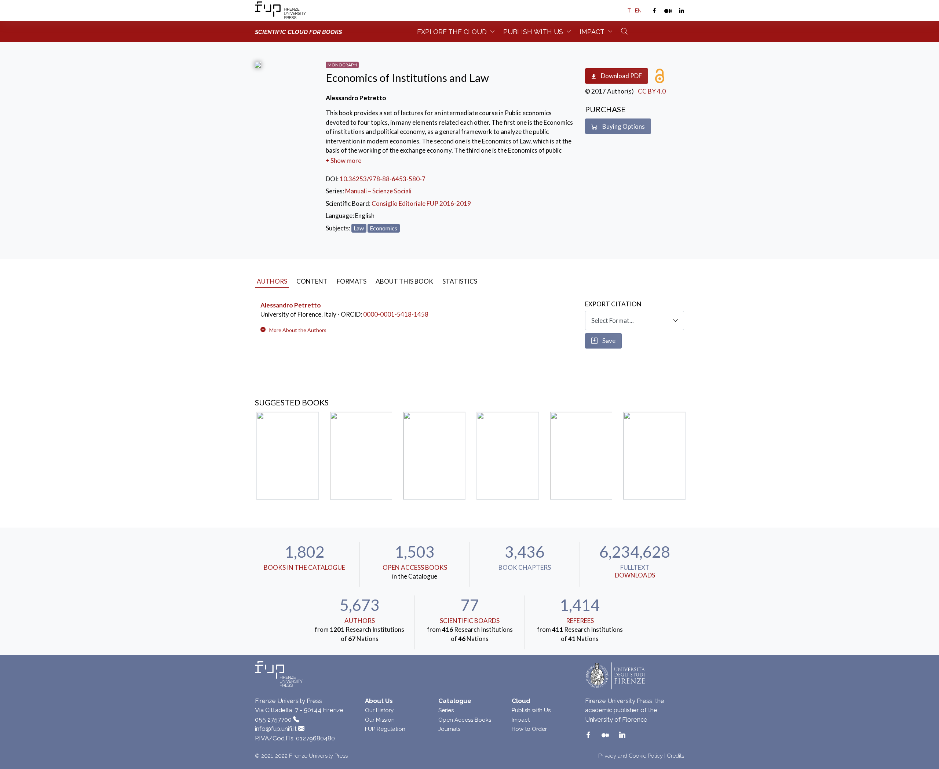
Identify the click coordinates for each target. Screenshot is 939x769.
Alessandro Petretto (290, 305)
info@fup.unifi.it (276, 728)
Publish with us (533, 32)
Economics (383, 228)
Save (608, 341)
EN (638, 11)
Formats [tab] (351, 281)
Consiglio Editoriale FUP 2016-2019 (421, 203)
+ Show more (343, 160)
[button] (297, 330)
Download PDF (621, 76)
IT (628, 11)
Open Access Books (415, 567)
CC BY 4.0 (652, 91)
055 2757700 (273, 719)
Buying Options (623, 126)
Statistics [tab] (459, 281)
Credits (675, 755)
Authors (359, 620)
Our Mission (380, 720)
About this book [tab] (404, 281)
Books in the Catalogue (304, 567)
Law (359, 228)
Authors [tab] (272, 281)
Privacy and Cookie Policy (630, 755)
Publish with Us (531, 710)
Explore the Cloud (452, 32)
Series (446, 710)
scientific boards (470, 620)
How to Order (529, 729)
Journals (449, 729)
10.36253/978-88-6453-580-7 (382, 179)
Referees (580, 620)
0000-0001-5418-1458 (395, 314)
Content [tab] (312, 281)
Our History (379, 710)
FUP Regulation (385, 729)
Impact (592, 32)
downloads (635, 575)
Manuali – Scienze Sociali (378, 191)
